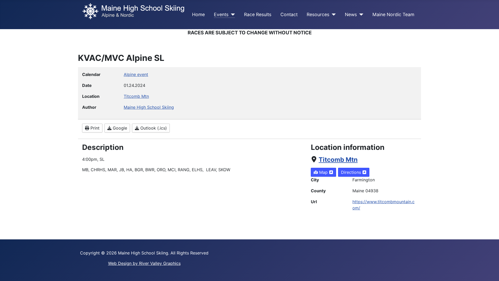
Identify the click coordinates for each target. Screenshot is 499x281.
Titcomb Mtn (338, 159)
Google (119, 128)
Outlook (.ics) (153, 128)
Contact (289, 14)
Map (323, 172)
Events (221, 14)
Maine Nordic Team (393, 14)
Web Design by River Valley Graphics (144, 263)
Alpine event (136, 74)
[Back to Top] (490, 271)
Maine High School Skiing (149, 107)
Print (94, 128)
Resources (318, 14)
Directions (351, 172)
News (351, 14)
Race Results (257, 14)
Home (198, 14)
